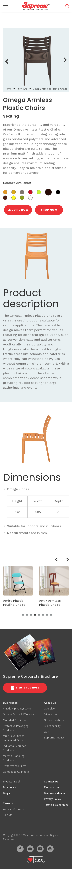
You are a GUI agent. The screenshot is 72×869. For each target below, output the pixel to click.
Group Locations (54, 720)
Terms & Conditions (56, 804)
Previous (6, 61)
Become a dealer (54, 793)
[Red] (32, 191)
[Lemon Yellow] (15, 197)
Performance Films (14, 765)
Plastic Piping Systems (17, 708)
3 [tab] (31, 615)
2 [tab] (27, 615)
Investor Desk (11, 781)
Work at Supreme (13, 809)
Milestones (50, 714)
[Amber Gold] (7, 191)
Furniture (22, 88)
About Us (50, 702)
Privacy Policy (52, 798)
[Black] (59, 191)
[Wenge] (50, 191)
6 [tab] (43, 615)
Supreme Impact (54, 737)
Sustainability (52, 725)
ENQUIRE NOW (18, 210)
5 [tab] (39, 615)
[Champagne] (24, 191)
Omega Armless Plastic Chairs (50, 88)
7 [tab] (47, 615)
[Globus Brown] (7, 197)
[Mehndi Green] (24, 197)
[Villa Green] (41, 191)
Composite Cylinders (16, 771)
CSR (46, 731)
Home (8, 88)
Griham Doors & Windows (19, 714)
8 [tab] (51, 615)
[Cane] (15, 191)
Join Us (7, 814)
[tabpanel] (18, 587)
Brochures (9, 787)
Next (65, 60)
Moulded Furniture (14, 720)
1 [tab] (23, 615)
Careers (8, 803)
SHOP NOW (49, 210)
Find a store (51, 787)
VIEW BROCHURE (27, 687)
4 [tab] (35, 615)
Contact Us (51, 781)
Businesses (10, 702)
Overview (49, 708)
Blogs (6, 793)
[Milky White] (32, 197)
